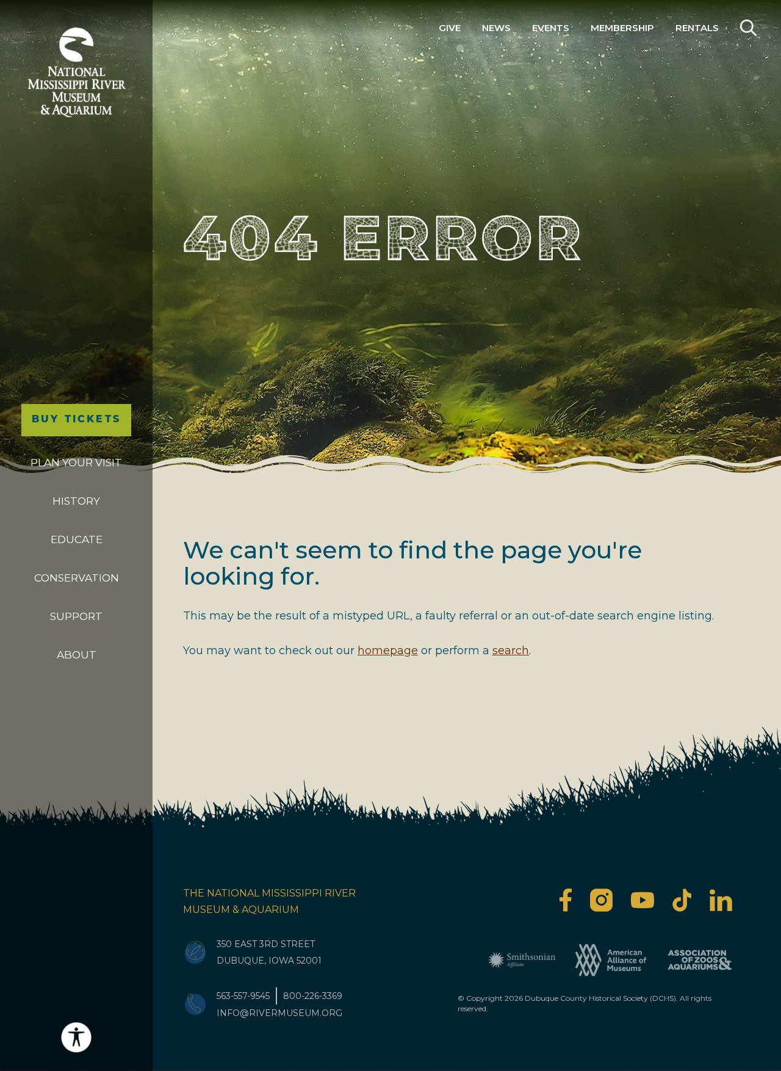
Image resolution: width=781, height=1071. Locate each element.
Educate (77, 539)
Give (450, 28)
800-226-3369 (312, 995)
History (76, 501)
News (496, 28)
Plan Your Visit (76, 462)
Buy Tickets (76, 420)
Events (550, 28)
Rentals (697, 28)
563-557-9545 (243, 995)
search (510, 650)
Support (76, 616)
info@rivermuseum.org (279, 1013)
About (76, 655)
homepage (388, 650)
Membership (622, 28)
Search (748, 28)
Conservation (76, 578)
